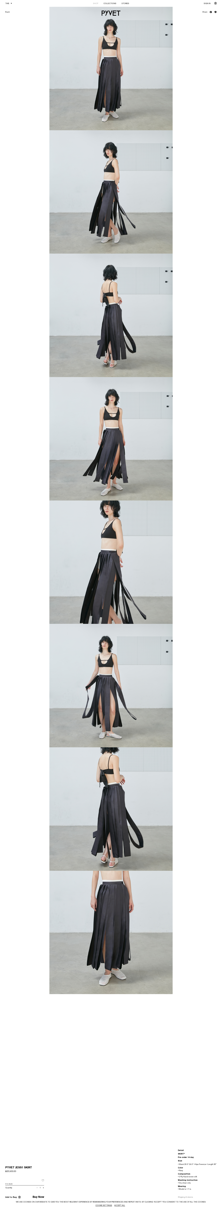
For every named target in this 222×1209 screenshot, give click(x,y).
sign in (207, 3)
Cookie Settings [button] (103, 1205)
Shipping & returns (185, 1197)
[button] (43, 1180)
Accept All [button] (119, 1205)
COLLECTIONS (109, 3)
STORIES (125, 3)
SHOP (95, 3)
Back (7, 12)
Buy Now (38, 1196)
